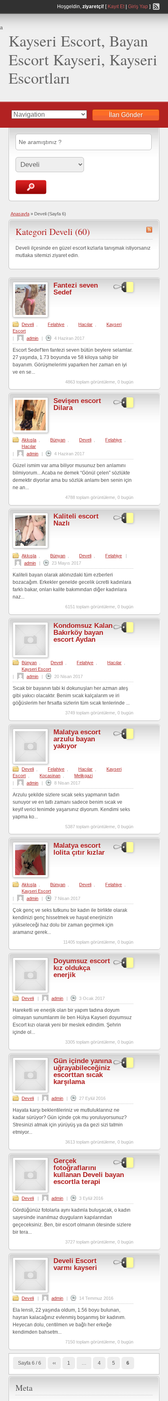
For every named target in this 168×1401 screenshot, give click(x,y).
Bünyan (57, 439)
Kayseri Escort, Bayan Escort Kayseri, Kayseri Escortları (83, 59)
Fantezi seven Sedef (75, 289)
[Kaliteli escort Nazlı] (30, 547)
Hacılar (85, 324)
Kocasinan (50, 775)
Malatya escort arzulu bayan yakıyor (77, 739)
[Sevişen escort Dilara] (30, 431)
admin (32, 338)
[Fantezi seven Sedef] (30, 316)
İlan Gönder (126, 114)
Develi (28, 324)
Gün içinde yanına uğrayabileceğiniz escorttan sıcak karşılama (82, 1071)
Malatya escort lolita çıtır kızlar (79, 849)
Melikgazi (83, 775)
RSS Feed (156, 6)
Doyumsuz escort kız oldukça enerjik (81, 968)
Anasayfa (20, 213)
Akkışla (29, 439)
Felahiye (56, 324)
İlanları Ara (30, 187)
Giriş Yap (138, 6)
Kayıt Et (116, 6)
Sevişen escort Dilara (77, 404)
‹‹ (54, 1363)
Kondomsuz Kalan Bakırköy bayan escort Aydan (83, 632)
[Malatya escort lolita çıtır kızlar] (30, 876)
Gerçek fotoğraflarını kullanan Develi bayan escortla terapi (88, 1171)
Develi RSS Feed (149, 229)
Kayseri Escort (36, 669)
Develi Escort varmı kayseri (75, 1264)
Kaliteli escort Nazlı (76, 519)
